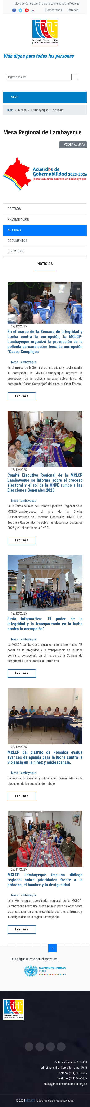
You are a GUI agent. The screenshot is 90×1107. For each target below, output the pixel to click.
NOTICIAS (14, 230)
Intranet (72, 10)
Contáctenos (53, 10)
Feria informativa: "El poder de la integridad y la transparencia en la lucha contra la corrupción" (45, 623)
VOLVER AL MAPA (74, 144)
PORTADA (14, 209)
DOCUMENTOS (17, 241)
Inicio (9, 110)
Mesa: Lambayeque (23, 362)
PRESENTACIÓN (18, 219)
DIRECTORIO (16, 251)
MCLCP (30, 1100)
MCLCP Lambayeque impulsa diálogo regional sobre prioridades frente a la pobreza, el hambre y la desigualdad (45, 879)
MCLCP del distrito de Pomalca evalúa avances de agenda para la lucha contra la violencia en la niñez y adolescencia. (45, 757)
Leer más (21, 396)
